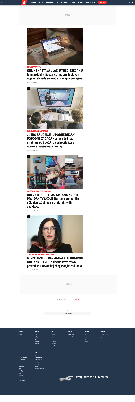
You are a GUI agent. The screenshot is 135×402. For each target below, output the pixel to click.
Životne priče (54, 343)
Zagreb (20, 339)
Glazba (86, 339)
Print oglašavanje (38, 364)
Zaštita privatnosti (38, 359)
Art (85, 334)
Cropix (20, 378)
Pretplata (102, 2)
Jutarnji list (21, 355)
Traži (76, 299)
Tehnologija (54, 334)
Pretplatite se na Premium (92, 377)
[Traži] (132, 2)
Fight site (37, 341)
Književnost (87, 338)
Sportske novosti (22, 359)
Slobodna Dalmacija (23, 357)
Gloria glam (21, 370)
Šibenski (20, 377)
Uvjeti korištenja (38, 357)
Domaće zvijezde (104, 334)
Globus (20, 361)
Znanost (53, 336)
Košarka (36, 338)
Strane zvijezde (104, 336)
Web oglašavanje (38, 363)
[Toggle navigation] (1, 2)
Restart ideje (70, 336)
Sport (41, 2)
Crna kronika (21, 338)
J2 (57, 2)
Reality (102, 338)
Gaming (53, 345)
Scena (81, 2)
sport (37, 331)
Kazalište (86, 341)
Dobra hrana (21, 366)
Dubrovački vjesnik (22, 371)
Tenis (36, 339)
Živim (20, 373)
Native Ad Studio (22, 380)
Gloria (20, 368)
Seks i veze (54, 339)
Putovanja (54, 341)
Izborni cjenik (38, 361)
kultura (87, 331)
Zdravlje (53, 338)
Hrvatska (20, 334)
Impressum (37, 355)
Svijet (20, 336)
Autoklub (20, 363)
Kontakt (36, 366)
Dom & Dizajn (21, 364)
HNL (36, 334)
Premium (50, 2)
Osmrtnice (90, 2)
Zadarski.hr (21, 375)
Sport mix (37, 343)
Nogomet (37, 336)
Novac (72, 2)
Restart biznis (71, 334)
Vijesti (33, 2)
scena (103, 331)
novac (70, 331)
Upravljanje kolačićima (39, 368)
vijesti (20, 331)
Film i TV (86, 336)
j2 (52, 331)
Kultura (64, 2)
